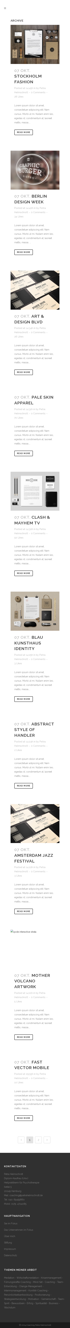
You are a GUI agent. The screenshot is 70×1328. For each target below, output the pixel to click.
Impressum (10, 1249)
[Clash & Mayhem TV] (35, 491)
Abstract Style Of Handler (34, 729)
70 (18, 418)
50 (18, 537)
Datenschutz (10, 1255)
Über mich (9, 1236)
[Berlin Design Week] (35, 170)
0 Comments (38, 92)
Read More (23, 132)
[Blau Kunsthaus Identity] (35, 611)
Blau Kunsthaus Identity (28, 643)
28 (18, 97)
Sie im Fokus (10, 1223)
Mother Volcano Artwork (32, 981)
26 (18, 336)
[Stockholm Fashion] (35, 44)
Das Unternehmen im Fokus (18, 1230)
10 (18, 1082)
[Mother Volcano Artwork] (35, 949)
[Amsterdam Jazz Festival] (35, 823)
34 (18, 216)
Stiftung (8, 1242)
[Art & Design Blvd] (35, 290)
